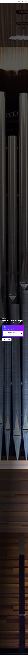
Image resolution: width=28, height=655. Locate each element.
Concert (4, 318)
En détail (7, 339)
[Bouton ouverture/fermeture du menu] (26, 1)
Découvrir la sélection (12, 333)
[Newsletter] (19, 1)
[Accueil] (1, 1)
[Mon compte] (22, 1)
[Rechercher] (12, 1)
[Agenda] (15, 1)
